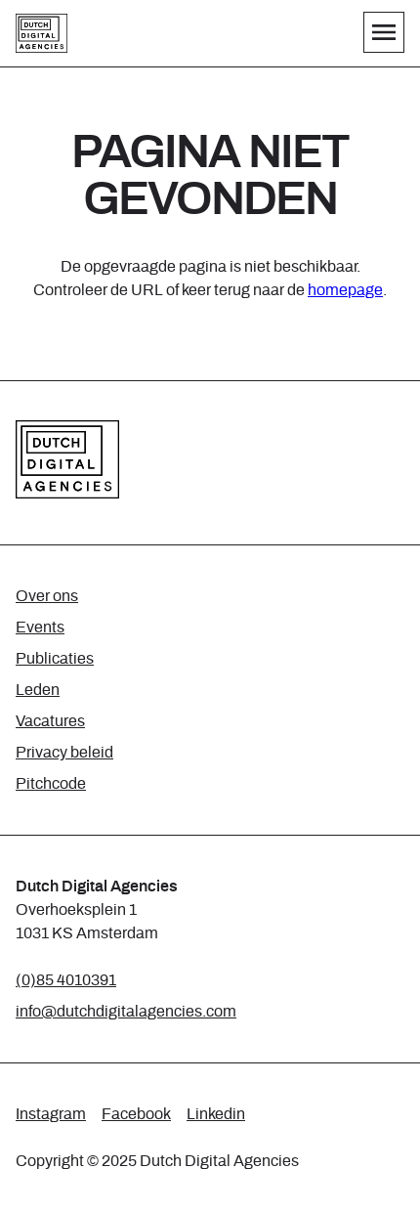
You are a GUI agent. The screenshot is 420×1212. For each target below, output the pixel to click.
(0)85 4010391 (66, 980)
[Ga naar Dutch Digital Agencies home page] (41, 33)
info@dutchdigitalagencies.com (126, 1011)
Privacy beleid (64, 752)
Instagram (51, 1114)
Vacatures (50, 721)
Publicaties (55, 659)
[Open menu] (383, 32)
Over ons (47, 596)
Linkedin (216, 1114)
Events (40, 627)
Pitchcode (51, 784)
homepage (345, 290)
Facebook (136, 1114)
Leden (38, 690)
